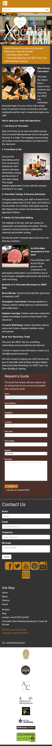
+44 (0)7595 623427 (15, 643)
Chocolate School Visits (18, 54)
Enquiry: (8, 450)
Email (5, 522)
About (4, 596)
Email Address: (11, 403)
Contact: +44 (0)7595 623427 (15, 617)
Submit (7, 557)
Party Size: (9, 431)
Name (5, 511)
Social (5, 604)
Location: (8, 422)
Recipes (6, 609)
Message (6, 543)
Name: (8, 394)
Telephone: (9, 413)
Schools (6, 600)
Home (5, 592)
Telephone (7, 532)
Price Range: (10, 441)
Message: (9, 459)
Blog (4, 613)
